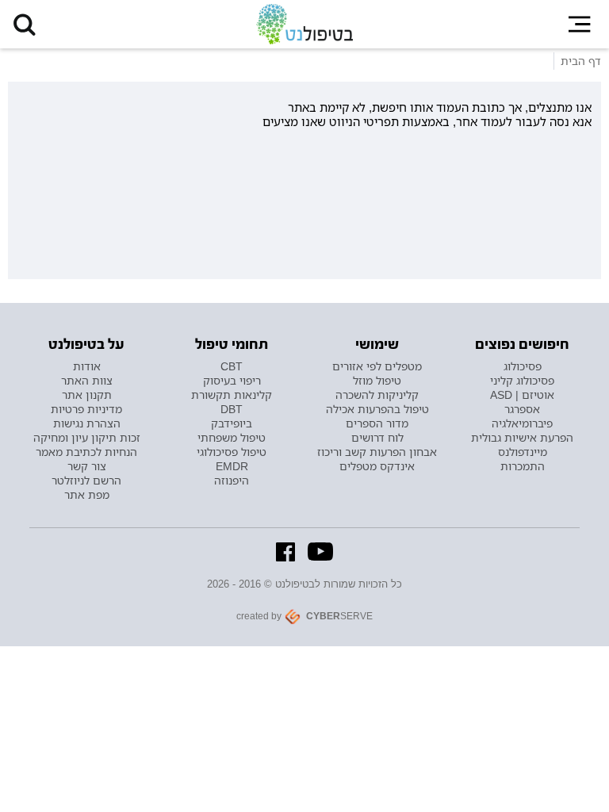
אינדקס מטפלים (377, 466)
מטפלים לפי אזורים (377, 366)
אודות (87, 366)
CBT (231, 366)
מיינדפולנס (522, 452)
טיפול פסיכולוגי (231, 452)
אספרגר (522, 409)
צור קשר (86, 466)
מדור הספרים (377, 423)
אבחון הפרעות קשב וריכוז (377, 452)
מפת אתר (86, 495)
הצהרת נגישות (87, 423)
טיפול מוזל (377, 380)
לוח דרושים (377, 438)
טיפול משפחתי (231, 438)
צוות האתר (87, 380)
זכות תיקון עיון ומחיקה (86, 438)
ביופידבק (231, 423)
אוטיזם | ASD (522, 395)
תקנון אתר (87, 395)
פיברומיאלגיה (522, 423)
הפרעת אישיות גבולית (522, 438)
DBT (231, 409)
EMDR (232, 466)
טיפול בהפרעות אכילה (377, 409)
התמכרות (522, 466)
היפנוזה (231, 480)
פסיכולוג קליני (522, 380)
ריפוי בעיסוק (232, 380)
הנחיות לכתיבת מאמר (86, 452)
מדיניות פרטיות (86, 409)
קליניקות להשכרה (377, 395)
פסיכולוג (523, 366)
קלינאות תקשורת (231, 395)
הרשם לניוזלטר (86, 480)
